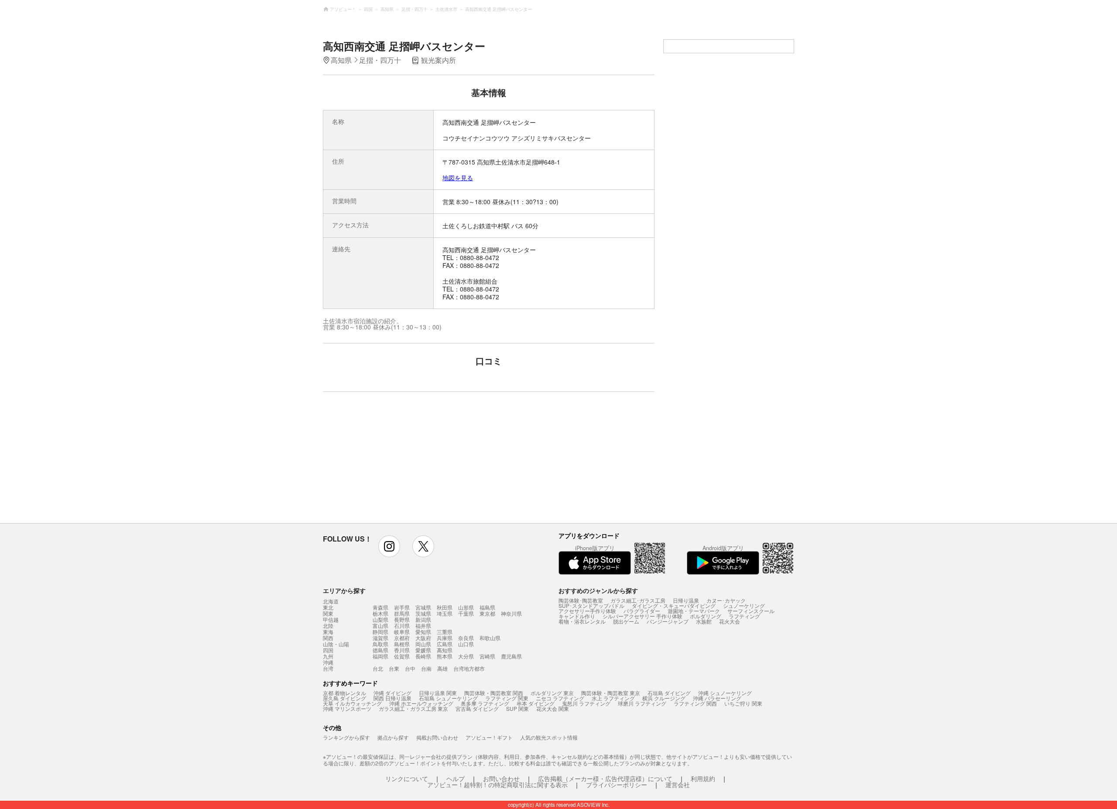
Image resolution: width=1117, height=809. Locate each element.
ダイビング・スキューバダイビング (674, 605)
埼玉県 (444, 613)
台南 (426, 668)
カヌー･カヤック (726, 600)
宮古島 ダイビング (477, 708)
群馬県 (402, 613)
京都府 (402, 637)
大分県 (466, 656)
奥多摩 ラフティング (485, 703)
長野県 (402, 619)
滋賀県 (380, 637)
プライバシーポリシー (616, 784)
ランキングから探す (346, 737)
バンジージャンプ (668, 621)
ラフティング (744, 616)
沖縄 (328, 662)
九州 (328, 656)
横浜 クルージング (663, 698)
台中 (410, 668)
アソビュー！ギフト (489, 737)
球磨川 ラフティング (642, 703)
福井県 (423, 625)
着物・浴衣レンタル (582, 621)
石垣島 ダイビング (669, 692)
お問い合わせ (501, 778)
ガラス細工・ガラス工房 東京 (413, 708)
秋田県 (444, 607)
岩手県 (402, 607)
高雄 (442, 668)
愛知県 (423, 631)
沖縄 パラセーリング (717, 698)
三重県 (444, 631)
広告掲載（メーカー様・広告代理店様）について (605, 778)
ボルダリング (705, 616)
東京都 (487, 613)
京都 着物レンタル (344, 692)
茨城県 (423, 613)
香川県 (402, 650)
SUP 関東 (517, 708)
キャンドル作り (576, 616)
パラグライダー (642, 610)
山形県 (466, 607)
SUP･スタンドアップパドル (591, 605)
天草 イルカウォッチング (352, 703)
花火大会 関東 (552, 708)
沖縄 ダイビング (392, 692)
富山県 (380, 625)
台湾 (328, 668)
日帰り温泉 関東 (438, 692)
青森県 (380, 607)
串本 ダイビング (536, 703)
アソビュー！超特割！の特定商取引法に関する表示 (497, 784)
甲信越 (331, 619)
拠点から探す (393, 737)
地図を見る (457, 177)
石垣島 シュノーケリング (448, 698)
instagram (389, 546)
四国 (328, 650)
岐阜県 (402, 631)
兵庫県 (444, 637)
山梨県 (380, 619)
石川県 (402, 625)
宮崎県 (487, 656)
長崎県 (423, 656)
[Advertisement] (413, 462)
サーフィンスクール (750, 610)
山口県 (466, 644)
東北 (328, 607)
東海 (328, 631)
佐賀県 (402, 656)
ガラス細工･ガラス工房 (637, 600)
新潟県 (423, 619)
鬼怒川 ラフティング (586, 703)
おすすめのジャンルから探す (598, 590)
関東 (328, 613)
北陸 (328, 625)
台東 (394, 668)
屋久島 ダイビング (344, 698)
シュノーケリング (744, 605)
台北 (378, 668)
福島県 (487, 607)
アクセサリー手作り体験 (587, 610)
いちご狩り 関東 (743, 703)
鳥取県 (380, 644)
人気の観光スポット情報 (549, 737)
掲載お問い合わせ (437, 737)
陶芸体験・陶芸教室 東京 (610, 692)
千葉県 (466, 613)
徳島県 (380, 650)
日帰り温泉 (686, 600)
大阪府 (423, 637)
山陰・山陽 (336, 644)
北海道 (331, 601)
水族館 (704, 621)
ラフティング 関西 (695, 703)
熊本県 (444, 656)
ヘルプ (455, 778)
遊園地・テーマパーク (694, 610)
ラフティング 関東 (506, 698)
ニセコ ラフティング (560, 698)
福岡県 (380, 656)
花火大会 (729, 621)
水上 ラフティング (613, 698)
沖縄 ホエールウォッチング (421, 703)
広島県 (444, 644)
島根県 (402, 644)
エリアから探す (344, 590)
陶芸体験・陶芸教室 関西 (493, 692)
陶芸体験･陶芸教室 (580, 600)
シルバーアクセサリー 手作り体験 (642, 616)
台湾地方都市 (469, 668)
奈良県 (466, 637)
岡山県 (423, 644)
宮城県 (423, 607)
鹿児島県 (511, 656)
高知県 (444, 650)
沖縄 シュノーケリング (725, 692)
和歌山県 (490, 637)
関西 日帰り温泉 (392, 698)
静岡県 (380, 631)
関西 (328, 638)
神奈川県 (511, 613)
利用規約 (703, 778)
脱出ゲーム (626, 621)
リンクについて (406, 778)
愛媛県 (423, 650)
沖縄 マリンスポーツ (347, 708)
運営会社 (677, 784)
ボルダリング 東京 (552, 692)
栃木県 (380, 613)
